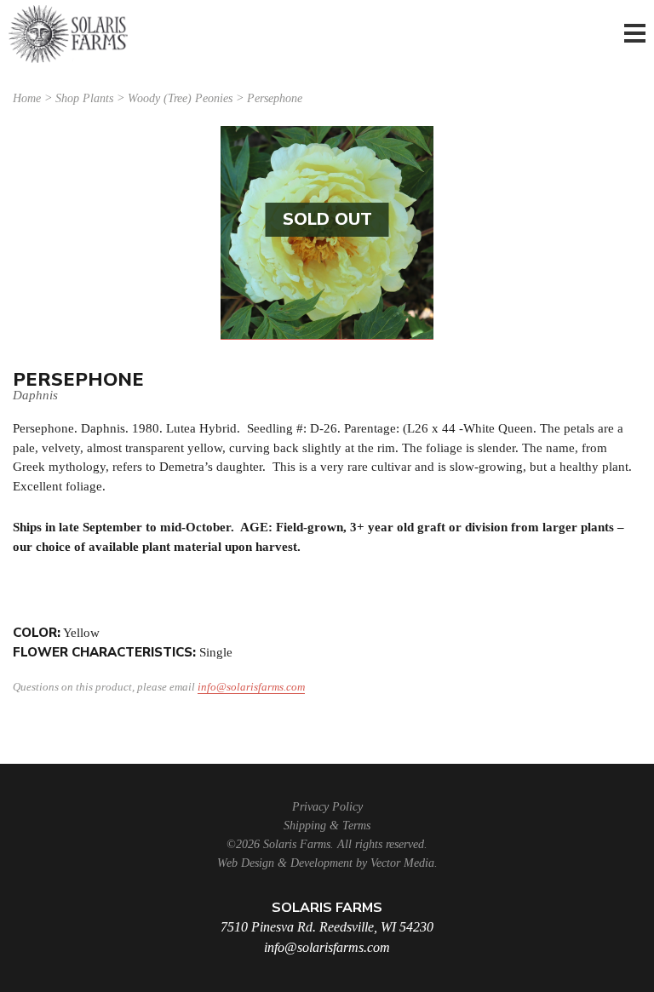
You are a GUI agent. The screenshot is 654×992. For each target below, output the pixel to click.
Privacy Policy (327, 806)
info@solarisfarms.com (251, 686)
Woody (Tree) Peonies (180, 98)
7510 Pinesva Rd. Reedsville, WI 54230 (327, 927)
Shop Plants (84, 98)
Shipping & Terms (327, 825)
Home (27, 98)
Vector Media (402, 863)
